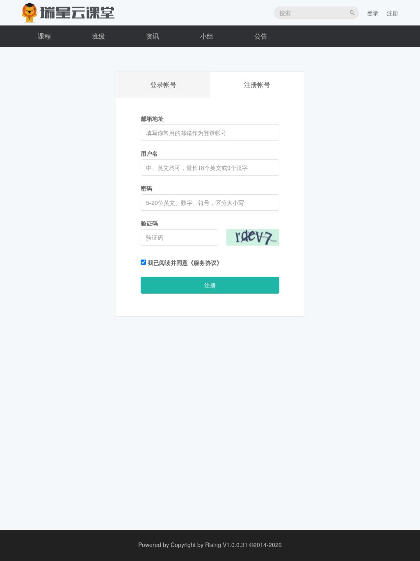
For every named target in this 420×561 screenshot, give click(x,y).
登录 (373, 13)
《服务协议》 (205, 262)
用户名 (149, 153)
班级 (98, 36)
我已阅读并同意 (184, 262)
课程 (44, 36)
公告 (260, 36)
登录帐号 (163, 84)
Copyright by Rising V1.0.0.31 (209, 544)
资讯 (152, 36)
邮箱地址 (152, 118)
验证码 (149, 223)
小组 (206, 36)
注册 (392, 13)
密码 (146, 188)
